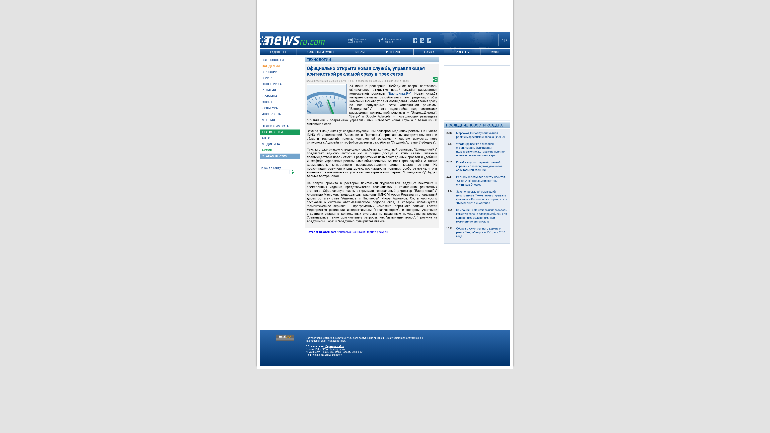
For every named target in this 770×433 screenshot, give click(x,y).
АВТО (266, 138)
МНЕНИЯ (268, 120)
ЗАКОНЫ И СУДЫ (320, 52)
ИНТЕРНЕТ (394, 52)
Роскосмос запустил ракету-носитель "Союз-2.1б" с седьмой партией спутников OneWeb (481, 180)
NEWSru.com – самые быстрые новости (328, 352)
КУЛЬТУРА (270, 108)
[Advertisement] (385, 15)
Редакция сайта (334, 346)
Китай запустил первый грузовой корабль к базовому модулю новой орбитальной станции (479, 166)
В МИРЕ (267, 78)
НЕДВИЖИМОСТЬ (275, 126)
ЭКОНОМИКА (272, 84)
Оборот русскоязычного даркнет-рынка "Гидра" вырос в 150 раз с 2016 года (481, 232)
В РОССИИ (270, 72)
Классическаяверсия (392, 40)
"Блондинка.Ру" (399, 93)
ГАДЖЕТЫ (278, 52)
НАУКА (429, 52)
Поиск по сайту (270, 168)
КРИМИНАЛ (271, 96)
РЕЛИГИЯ (269, 90)
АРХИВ (267, 150)
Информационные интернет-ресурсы (363, 232)
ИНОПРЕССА (271, 114)
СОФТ (495, 52)
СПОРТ (267, 102)
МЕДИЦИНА (271, 144)
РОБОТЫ (463, 52)
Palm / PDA (321, 349)
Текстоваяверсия (360, 40)
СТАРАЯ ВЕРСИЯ (274, 156)
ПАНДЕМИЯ (271, 66)
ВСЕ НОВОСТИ (273, 60)
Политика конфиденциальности (324, 354)
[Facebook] (415, 40)
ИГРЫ (360, 52)
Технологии (319, 60)
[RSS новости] (422, 40)
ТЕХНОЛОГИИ (272, 132)
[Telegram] (429, 40)
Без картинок (337, 349)
